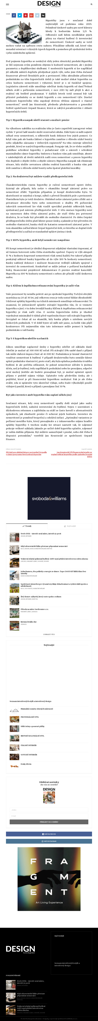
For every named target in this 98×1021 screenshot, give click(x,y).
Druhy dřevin (26, 764)
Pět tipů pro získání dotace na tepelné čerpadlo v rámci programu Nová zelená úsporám (26, 453)
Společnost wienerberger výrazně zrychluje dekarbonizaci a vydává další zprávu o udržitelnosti (54, 585)
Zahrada (34, 612)
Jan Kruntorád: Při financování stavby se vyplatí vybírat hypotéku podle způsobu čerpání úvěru (71, 454)
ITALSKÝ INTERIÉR (28, 745)
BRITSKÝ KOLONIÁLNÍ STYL (32, 736)
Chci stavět (28, 588)
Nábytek (49, 549)
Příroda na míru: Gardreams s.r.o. (35, 609)
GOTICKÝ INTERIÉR (29, 755)
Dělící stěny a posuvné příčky (32, 726)
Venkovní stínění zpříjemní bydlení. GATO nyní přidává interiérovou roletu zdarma (54, 559)
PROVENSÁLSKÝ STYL (30, 717)
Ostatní (40, 561)
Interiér (28, 536)
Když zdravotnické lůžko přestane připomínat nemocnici (44, 546)
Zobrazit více (49, 634)
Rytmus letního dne (29, 622)
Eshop (31, 549)
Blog (22, 549)
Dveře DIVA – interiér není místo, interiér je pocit (41, 534)
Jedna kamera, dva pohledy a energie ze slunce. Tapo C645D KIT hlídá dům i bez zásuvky (53, 573)
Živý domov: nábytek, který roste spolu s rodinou (41, 597)
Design (23, 536)
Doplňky (23, 561)
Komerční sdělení (40, 549)
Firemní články (32, 561)
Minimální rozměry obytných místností (37, 709)
